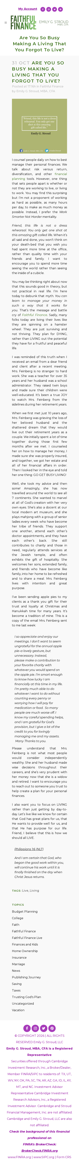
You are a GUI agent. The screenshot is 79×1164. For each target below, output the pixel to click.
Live (25, 890)
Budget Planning (25, 911)
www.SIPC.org (43, 1157)
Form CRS (64, 1157)
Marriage (18, 964)
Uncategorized (23, 1003)
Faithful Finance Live (27, 938)
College (17, 918)
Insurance (19, 957)
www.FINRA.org (19, 1157)
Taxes (16, 990)
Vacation (18, 1010)
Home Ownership (25, 951)
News (16, 970)
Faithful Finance (51, 86)
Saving (17, 984)
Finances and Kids (25, 944)
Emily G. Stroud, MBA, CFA (35, 91)
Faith (15, 924)
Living (34, 890)
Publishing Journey (26, 977)
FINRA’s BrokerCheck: (39, 1144)
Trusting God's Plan (26, 997)
